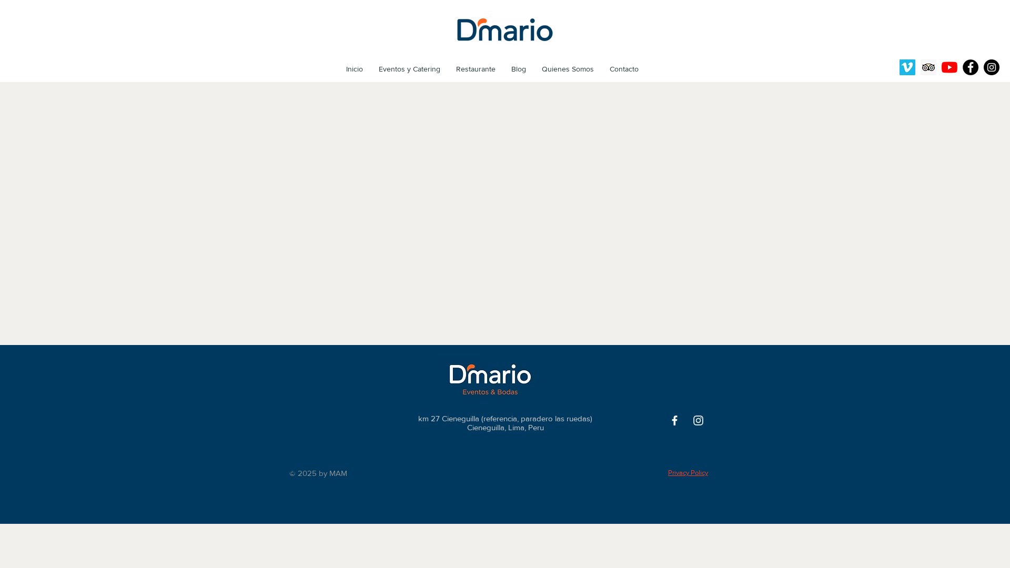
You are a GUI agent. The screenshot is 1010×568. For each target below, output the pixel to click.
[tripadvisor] (928, 67)
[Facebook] (970, 67)
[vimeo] (907, 67)
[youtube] (949, 67)
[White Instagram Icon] (698, 420)
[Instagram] (991, 67)
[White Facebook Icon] (674, 420)
